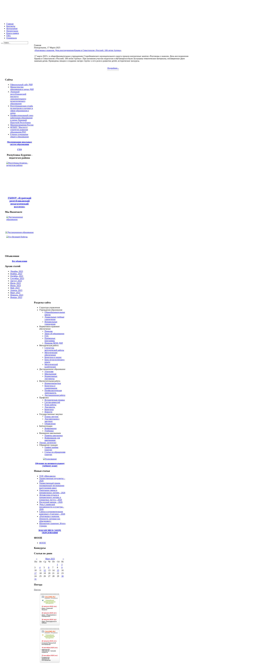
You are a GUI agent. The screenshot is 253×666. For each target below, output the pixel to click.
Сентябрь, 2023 (17, 278)
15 (58, 570)
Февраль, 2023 (16, 295)
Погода (37, 590)
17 (35, 573)
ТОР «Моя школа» (47, 476)
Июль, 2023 (15, 283)
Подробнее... (113, 68)
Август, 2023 (16, 281)
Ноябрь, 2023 (16, 274)
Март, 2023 (15, 293)
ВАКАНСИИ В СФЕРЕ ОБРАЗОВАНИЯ (50, 531)
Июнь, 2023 (15, 285)
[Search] (2, 43)
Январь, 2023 (16, 297)
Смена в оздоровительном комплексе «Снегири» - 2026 (52, 512)
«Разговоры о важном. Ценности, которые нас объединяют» (49, 518)
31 (35, 579)
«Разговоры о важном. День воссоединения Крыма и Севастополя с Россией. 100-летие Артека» (77, 50)
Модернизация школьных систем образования (19, 143)
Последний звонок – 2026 (50, 502)
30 (62, 576)
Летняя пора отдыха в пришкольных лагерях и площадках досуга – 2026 (50, 497)
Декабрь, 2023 (16, 271)
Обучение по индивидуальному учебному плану (50, 464)
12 (45, 570)
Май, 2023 (15, 288)
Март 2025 (50, 559)
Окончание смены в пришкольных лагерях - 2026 (52, 491)
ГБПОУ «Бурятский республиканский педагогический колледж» (19, 202)
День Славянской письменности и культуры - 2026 (51, 506)
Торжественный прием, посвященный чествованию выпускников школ (51, 485)
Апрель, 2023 (16, 290)
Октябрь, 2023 (16, 276)
